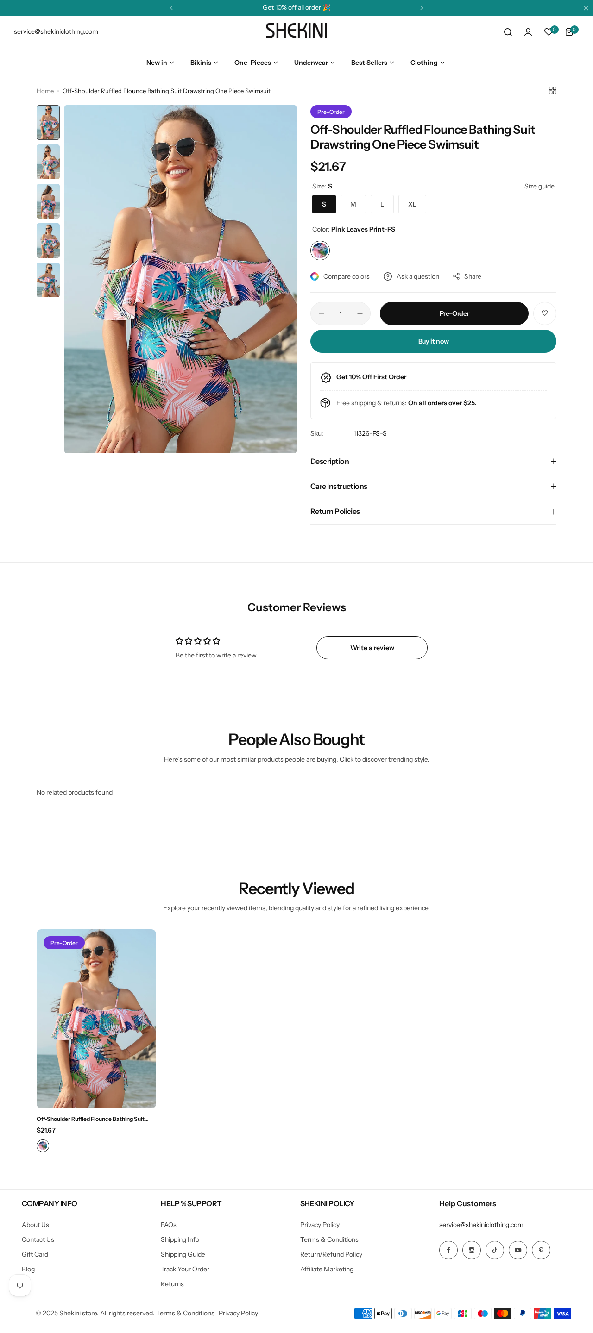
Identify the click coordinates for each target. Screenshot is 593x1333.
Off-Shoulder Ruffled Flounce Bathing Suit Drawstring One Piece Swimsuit (91, 1118)
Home (45, 90)
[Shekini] (296, 32)
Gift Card (35, 1254)
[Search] (508, 32)
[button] (171, 8)
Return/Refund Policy (331, 1254)
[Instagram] (471, 1250)
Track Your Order (185, 1269)
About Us (35, 1224)
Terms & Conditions (329, 1239)
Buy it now (433, 341)
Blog (28, 1269)
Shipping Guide (183, 1254)
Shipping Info (180, 1239)
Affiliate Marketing (326, 1269)
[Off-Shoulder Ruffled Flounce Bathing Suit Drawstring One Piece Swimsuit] (96, 1018)
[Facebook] (448, 1250)
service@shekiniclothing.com (481, 1224)
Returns (172, 1284)
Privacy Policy (320, 1224)
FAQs (169, 1224)
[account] (528, 32)
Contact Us (38, 1239)
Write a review (372, 648)
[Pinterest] (541, 1250)
